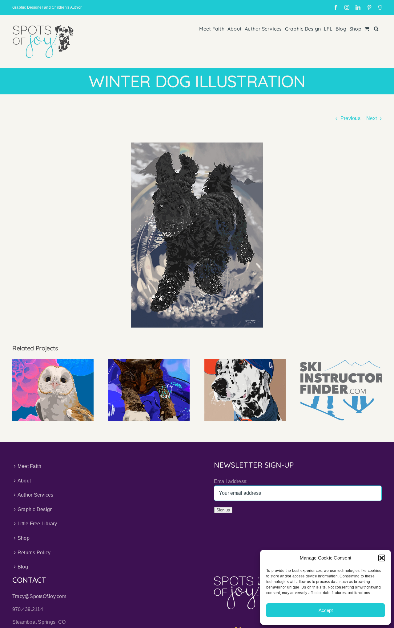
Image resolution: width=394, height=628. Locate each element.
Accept (326, 610)
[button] (382, 558)
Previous (350, 118)
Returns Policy (34, 552)
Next (371, 118)
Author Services (36, 495)
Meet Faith (29, 466)
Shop (24, 538)
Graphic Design (35, 509)
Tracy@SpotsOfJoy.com (39, 596)
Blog (23, 566)
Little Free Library (37, 523)
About (24, 480)
